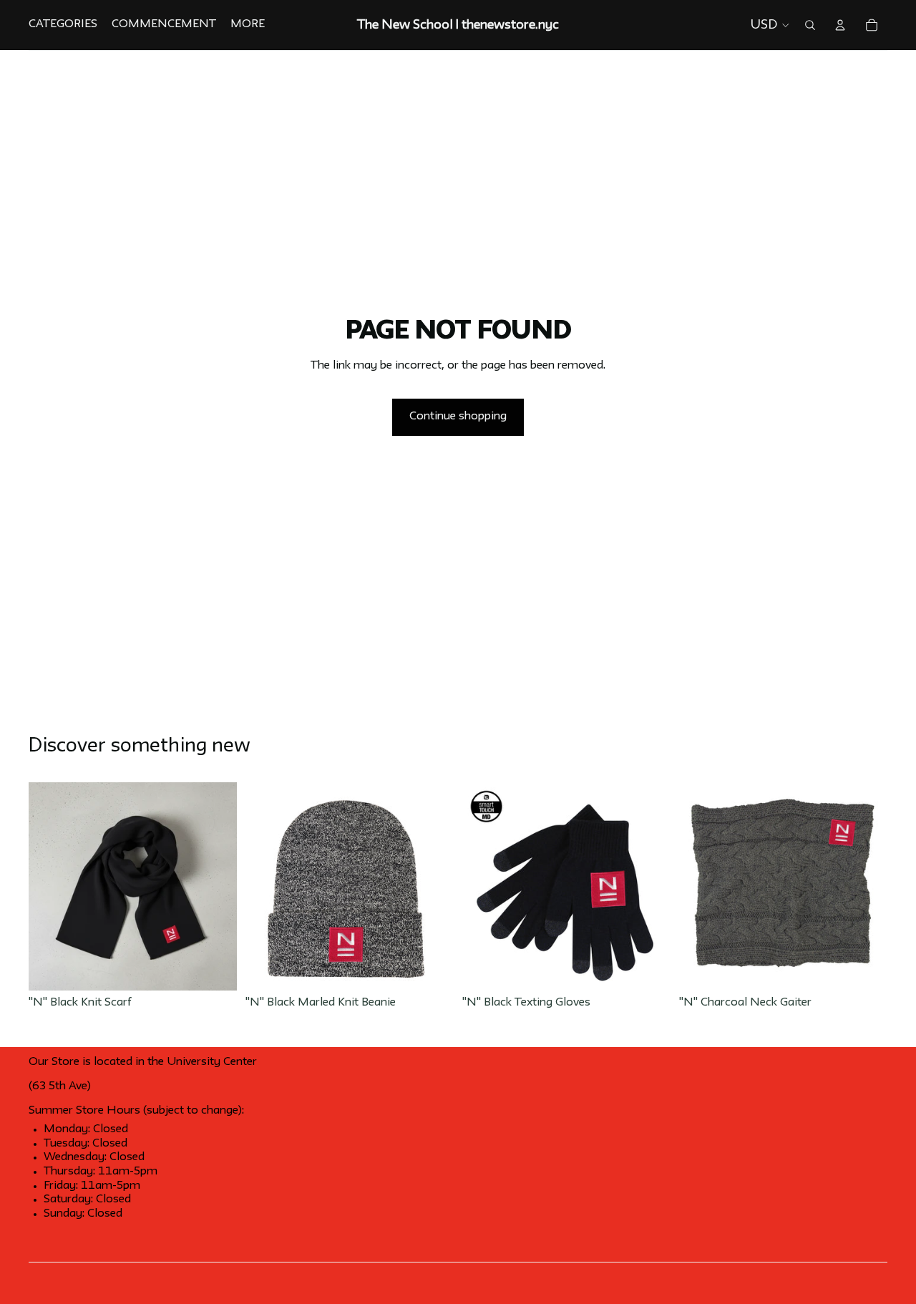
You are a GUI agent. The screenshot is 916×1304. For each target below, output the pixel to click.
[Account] (840, 25)
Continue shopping (458, 417)
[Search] (810, 25)
